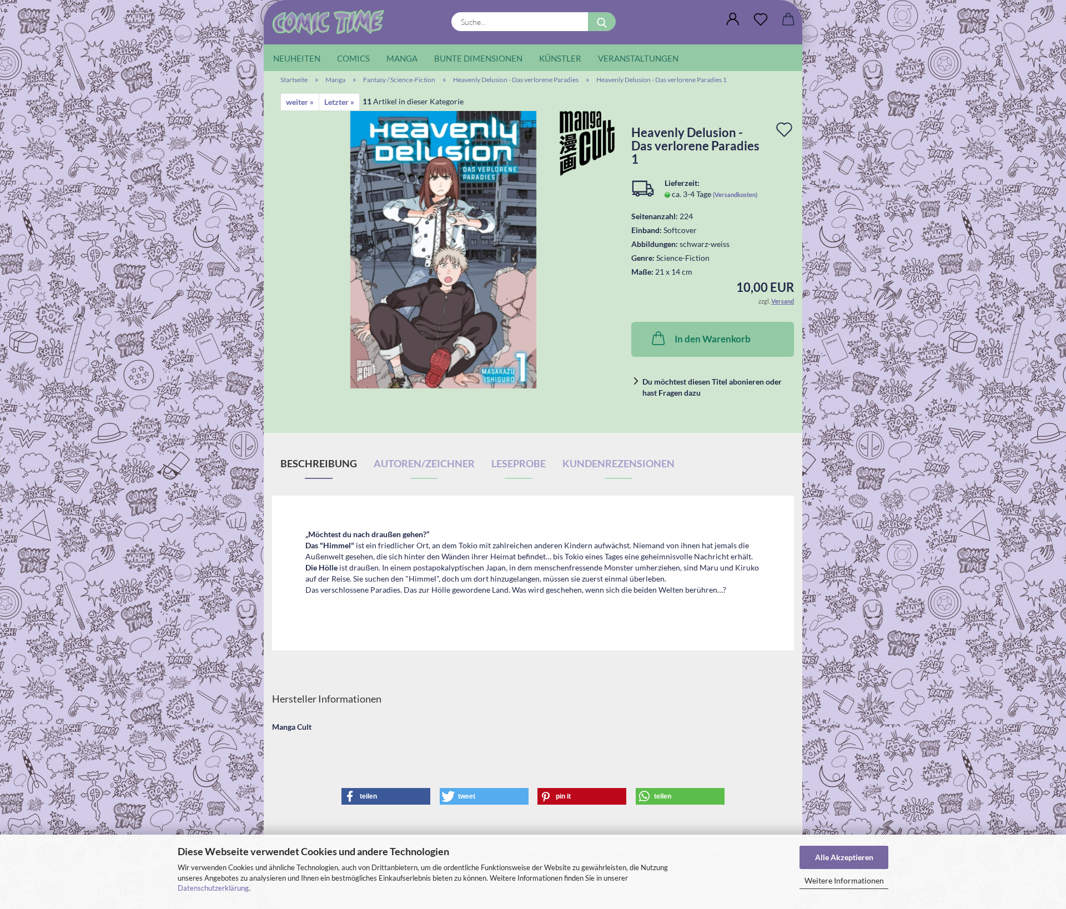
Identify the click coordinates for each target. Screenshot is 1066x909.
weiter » (300, 102)
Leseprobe (518, 463)
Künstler (560, 58)
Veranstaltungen (638, 58)
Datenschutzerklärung (213, 887)
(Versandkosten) (735, 194)
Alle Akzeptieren (844, 857)
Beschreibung (318, 463)
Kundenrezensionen (618, 463)
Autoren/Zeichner (424, 463)
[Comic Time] (332, 22)
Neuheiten (296, 58)
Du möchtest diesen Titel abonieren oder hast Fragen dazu (712, 387)
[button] (733, 19)
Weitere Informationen (844, 880)
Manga (402, 58)
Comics (353, 58)
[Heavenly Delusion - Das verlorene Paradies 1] (443, 249)
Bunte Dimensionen (478, 58)
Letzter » (339, 102)
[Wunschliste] (761, 19)
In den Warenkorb (713, 339)
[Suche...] (602, 21)
